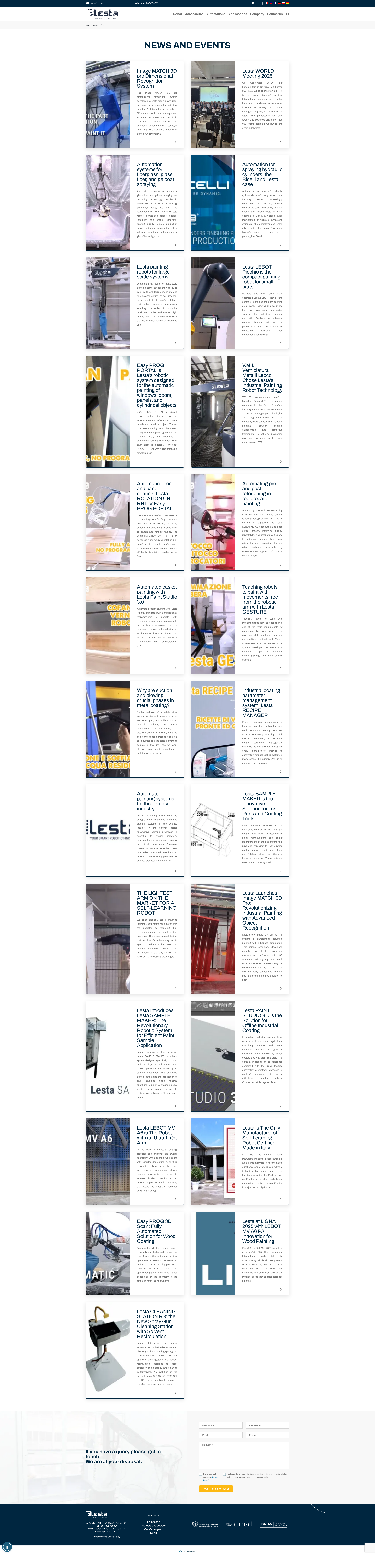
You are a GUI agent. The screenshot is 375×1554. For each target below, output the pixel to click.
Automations (215, 14)
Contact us (275, 14)
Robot (177, 14)
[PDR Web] (187, 1550)
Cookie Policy (114, 1537)
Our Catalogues (153, 1529)
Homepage (153, 1521)
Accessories (194, 14)
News (153, 1532)
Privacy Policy (99, 1537)
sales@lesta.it (97, 3)
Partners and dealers (153, 1525)
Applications (237, 14)
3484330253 (152, 3)
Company (257, 14)
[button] (7, 1547)
